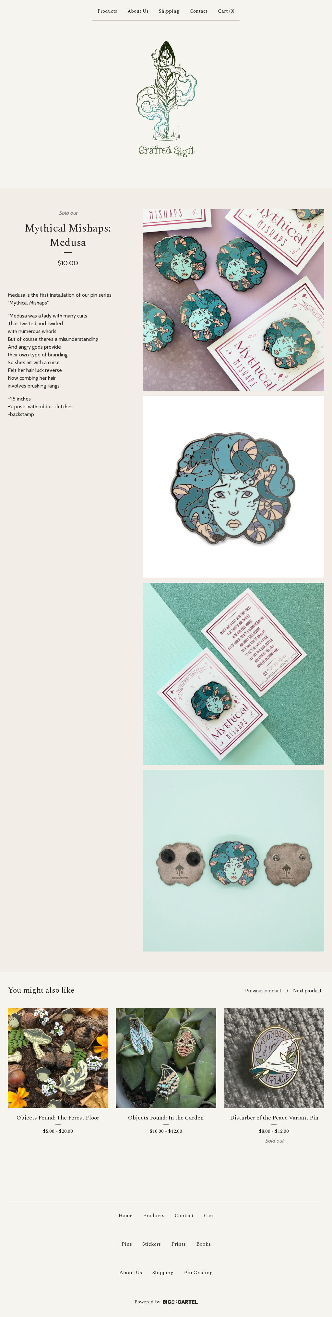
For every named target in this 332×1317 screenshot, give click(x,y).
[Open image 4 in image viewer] (233, 861)
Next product (307, 991)
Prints (178, 1244)
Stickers (151, 1244)
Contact (199, 11)
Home (125, 1215)
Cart (209, 1215)
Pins (126, 1244)
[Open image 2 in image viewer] (233, 487)
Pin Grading (198, 1272)
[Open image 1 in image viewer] (233, 300)
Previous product (263, 991)
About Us (137, 11)
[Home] (166, 103)
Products (107, 11)
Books (203, 1244)
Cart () (226, 11)
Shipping (169, 11)
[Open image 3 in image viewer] (233, 673)
